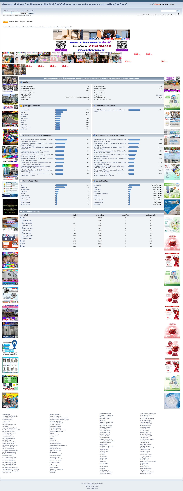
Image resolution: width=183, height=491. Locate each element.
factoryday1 (24, 125)
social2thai (97, 204)
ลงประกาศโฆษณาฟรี (105, 434)
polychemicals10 (25, 127)
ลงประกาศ (102, 468)
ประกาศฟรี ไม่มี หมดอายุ (106, 425)
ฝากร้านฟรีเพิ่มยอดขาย (55, 428)
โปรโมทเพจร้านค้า (54, 441)
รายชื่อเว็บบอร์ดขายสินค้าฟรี (147, 471)
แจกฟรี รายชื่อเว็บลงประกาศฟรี (148, 461)
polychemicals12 (99, 200)
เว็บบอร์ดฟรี (53, 471)
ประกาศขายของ (103, 463)
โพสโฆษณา (103, 461)
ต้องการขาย (102, 420)
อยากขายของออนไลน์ (55, 457)
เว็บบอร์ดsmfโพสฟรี (145, 470)
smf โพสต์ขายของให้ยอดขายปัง (10, 467)
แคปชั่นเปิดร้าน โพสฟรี (8, 443)
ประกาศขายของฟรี (54, 435)
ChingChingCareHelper (101, 193)
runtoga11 (23, 116)
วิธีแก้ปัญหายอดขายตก (55, 450)
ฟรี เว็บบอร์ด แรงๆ (144, 458)
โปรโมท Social (144, 463)
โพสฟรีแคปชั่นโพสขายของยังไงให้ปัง (11, 429)
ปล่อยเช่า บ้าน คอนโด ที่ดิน (106, 422)
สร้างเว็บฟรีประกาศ (145, 429)
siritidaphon (24, 187)
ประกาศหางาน (103, 465)
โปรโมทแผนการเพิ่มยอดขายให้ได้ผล (59, 417)
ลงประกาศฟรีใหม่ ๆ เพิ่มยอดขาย (58, 429)
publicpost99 (24, 114)
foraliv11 (23, 112)
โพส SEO (52, 438)
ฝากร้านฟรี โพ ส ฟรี (105, 429)
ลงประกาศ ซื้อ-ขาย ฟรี (145, 432)
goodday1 (23, 120)
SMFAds (88, 486)
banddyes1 (24, 129)
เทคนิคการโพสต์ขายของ (8, 465)
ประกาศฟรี (52, 436)
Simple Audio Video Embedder (92, 484)
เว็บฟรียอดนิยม (103, 460)
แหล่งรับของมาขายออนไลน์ (56, 454)
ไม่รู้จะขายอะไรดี (6, 472)
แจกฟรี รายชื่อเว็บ (144, 466)
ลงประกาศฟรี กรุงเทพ (105, 430)
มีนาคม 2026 (27, 233)
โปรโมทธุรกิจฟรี (144, 437)
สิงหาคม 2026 (27, 220)
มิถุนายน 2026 (27, 225)
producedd (97, 191)
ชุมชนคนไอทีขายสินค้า (145, 434)
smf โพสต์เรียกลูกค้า (7, 435)
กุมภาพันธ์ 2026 (28, 236)
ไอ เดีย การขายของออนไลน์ (9, 454)
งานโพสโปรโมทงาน (145, 446)
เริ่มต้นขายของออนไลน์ (145, 422)
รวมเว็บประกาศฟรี (104, 447)
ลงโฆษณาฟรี (53, 440)
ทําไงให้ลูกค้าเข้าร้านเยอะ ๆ (147, 439)
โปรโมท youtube (144, 465)
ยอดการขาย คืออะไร (55, 465)
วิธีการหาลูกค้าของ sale (105, 417)
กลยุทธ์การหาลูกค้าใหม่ (105, 413)
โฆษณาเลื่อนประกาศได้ (146, 415)
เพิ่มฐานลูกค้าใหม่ (104, 444)
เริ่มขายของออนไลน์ (7, 419)
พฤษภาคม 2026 (28, 228)
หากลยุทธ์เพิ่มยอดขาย (145, 473)
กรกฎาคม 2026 (27, 223)
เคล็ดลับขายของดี (144, 442)
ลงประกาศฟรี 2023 (104, 435)
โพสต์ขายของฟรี (104, 449)
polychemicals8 (25, 198)
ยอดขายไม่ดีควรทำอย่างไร (56, 459)
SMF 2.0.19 (84, 483)
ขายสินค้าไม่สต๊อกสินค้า (8, 417)
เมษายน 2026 (27, 231)
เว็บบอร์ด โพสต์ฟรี (144, 430)
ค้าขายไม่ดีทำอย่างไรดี (145, 444)
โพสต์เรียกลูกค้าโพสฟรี (8, 436)
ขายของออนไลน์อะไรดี (55, 455)
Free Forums (95, 486)
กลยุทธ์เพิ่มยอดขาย (54, 467)
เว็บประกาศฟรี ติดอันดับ (106, 427)
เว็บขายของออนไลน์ (7, 455)
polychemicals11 (25, 196)
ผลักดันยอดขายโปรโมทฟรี (56, 423)
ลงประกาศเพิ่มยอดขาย (55, 426)
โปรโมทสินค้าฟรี (144, 460)
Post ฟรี (52, 433)
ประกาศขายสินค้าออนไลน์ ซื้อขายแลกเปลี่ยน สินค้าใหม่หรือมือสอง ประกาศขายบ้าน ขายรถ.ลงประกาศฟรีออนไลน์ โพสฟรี (65, 4)
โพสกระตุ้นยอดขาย (54, 447)
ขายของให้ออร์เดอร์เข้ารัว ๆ (9, 433)
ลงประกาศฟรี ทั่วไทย (105, 432)
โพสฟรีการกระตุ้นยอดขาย (56, 469)
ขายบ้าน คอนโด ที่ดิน (105, 423)
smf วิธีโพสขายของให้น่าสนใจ (9, 445)
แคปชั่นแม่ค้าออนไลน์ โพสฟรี (9, 428)
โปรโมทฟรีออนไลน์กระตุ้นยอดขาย (58, 445)
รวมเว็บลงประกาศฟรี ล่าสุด (106, 446)
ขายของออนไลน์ (144, 417)
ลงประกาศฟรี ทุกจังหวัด (105, 473)
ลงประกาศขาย (103, 458)
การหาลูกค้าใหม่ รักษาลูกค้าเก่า (107, 441)
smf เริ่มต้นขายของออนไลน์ (9, 452)
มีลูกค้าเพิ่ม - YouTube (55, 421)
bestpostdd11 (24, 118)
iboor (22, 185)
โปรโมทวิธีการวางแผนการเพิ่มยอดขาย (59, 419)
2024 (23, 243)
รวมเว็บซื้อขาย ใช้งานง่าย (106, 471)
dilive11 (23, 122)
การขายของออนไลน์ (145, 427)
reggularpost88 (25, 110)
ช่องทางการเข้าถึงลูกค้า (105, 442)
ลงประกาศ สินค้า (144, 453)
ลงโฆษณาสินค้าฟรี (104, 451)
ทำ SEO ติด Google (105, 418)
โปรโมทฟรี (52, 472)
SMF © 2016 (91, 483)
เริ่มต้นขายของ (53, 452)
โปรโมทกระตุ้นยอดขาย (55, 443)
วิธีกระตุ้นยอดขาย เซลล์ (55, 448)
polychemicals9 (25, 204)
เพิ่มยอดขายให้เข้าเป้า (55, 414)
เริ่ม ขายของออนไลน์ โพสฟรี (9, 457)
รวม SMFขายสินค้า (145, 449)
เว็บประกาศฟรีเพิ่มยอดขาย (56, 431)
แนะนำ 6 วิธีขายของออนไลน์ (147, 418)
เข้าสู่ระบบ (23, 11)
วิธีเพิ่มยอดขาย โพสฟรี (8, 447)
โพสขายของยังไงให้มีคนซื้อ (9, 460)
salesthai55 (24, 191)
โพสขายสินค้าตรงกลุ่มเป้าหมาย (148, 413)
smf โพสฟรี (5, 423)
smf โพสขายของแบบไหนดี (9, 462)
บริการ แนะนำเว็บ (104, 466)
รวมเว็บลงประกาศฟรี (105, 437)
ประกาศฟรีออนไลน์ (145, 451)
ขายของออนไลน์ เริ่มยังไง (146, 423)
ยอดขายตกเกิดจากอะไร (55, 460)
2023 (23, 246)
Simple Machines (99, 483)
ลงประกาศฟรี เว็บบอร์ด (146, 454)
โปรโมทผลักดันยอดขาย (55, 416)
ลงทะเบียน (31, 11)
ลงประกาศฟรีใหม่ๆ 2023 (146, 435)
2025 (23, 241)
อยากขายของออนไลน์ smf (8, 459)
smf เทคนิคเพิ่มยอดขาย (8, 448)
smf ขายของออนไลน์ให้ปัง (8, 438)
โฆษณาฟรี (102, 453)
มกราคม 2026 (27, 238)
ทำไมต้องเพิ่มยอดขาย (55, 462)
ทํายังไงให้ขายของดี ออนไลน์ (106, 415)
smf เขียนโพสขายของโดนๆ (9, 441)
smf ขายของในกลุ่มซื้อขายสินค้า (10, 471)
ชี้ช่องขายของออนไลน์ (145, 425)
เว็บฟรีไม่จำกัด (103, 456)
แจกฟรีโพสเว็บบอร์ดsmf (146, 468)
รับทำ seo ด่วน (6, 421)
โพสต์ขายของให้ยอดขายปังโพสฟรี (10, 469)
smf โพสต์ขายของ (6, 440)
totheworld (159, 95)
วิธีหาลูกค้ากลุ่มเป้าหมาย (106, 439)
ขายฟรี (51, 464)
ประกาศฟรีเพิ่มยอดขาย (55, 424)
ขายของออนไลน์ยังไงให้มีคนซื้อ (9, 416)
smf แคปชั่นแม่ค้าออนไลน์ (8, 431)
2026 (23, 218)
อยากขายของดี (6, 414)
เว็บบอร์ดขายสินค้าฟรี (145, 456)
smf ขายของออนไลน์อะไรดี (9, 424)
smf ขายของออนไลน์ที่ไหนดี (9, 464)
